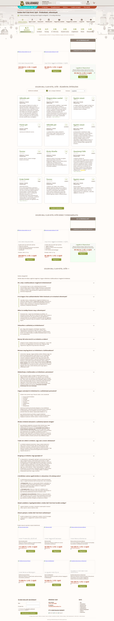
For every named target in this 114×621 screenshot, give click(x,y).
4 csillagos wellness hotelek (33, 616)
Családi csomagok (76, 7)
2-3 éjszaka (45, 7)
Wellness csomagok (42, 616)
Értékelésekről (83, 606)
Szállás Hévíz (77, 616)
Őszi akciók (87, 7)
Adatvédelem (82, 603)
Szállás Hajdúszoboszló (70, 616)
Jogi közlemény (83, 605)
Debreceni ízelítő (48, 541)
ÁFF (81, 602)
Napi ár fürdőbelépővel (49, 574)
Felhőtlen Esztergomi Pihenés (24, 574)
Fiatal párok (40, 21)
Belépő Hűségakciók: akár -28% (27, 7)
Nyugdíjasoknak (55, 7)
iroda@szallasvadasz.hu (46, 2)
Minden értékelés (22, 21)
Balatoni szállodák (48, 616)
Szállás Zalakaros (82, 616)
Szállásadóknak (83, 608)
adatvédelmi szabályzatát (30, 609)
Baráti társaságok (91, 21)
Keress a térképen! (88, 4)
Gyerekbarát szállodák (55, 616)
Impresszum (82, 612)
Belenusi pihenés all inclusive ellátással (78, 541)
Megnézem (30, 71)
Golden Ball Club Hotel (39, 301)
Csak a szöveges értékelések (54, 90)
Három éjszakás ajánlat (23, 541)
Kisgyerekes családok (59, 21)
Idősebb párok (48, 21)
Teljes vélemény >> (56, 117)
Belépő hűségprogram (84, 609)
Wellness (65, 7)
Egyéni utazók (32, 21)
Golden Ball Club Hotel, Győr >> (56, 269)
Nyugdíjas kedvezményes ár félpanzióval (78, 574)
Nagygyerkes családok (71, 21)
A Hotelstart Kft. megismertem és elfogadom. (26, 609)
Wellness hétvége (63, 616)
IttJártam (82, 610)
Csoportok (81, 21)
